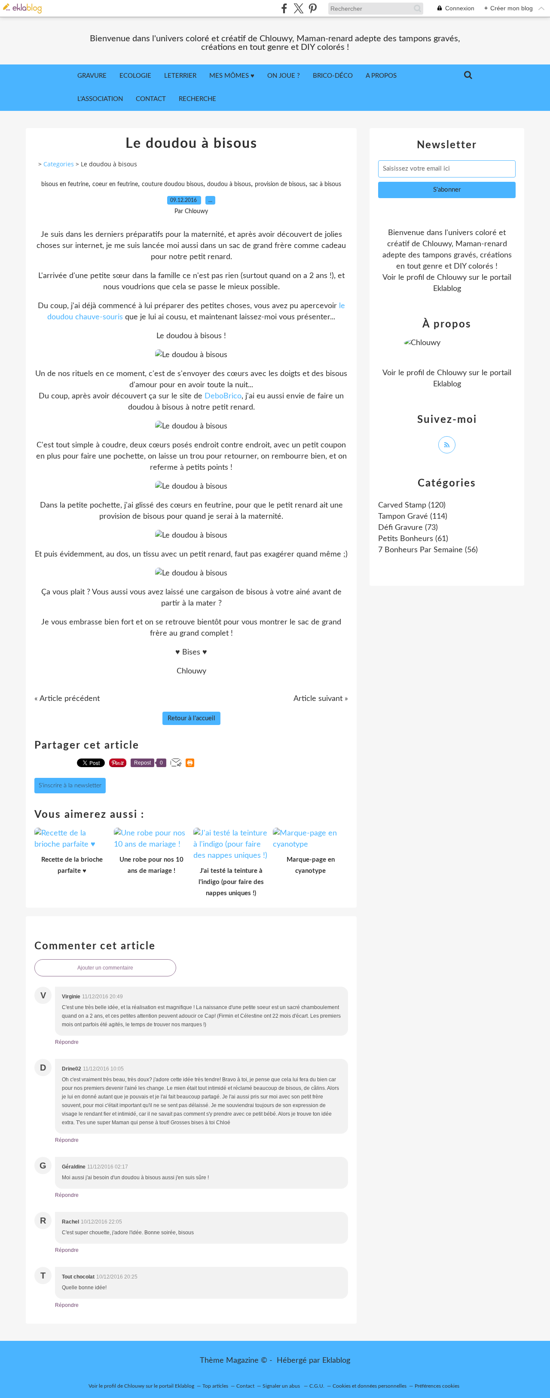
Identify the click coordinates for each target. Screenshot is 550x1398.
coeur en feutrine (115, 184)
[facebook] (284, 8)
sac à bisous (325, 184)
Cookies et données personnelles (369, 1386)
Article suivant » (320, 699)
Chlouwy (452, 277)
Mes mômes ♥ (231, 76)
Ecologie (135, 76)
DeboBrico (223, 396)
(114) (412, 516)
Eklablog (336, 1360)
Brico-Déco (333, 76)
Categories (58, 164)
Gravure (92, 76)
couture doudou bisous (172, 184)
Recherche (197, 99)
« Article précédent (67, 699)
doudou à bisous (229, 184)
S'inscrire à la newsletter (70, 786)
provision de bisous (280, 184)
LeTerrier (180, 76)
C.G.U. (316, 1386)
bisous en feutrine (65, 184)
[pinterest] (312, 8)
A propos (381, 76)
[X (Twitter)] (298, 8)
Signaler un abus (282, 1386)
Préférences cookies (437, 1386)
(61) (413, 539)
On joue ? (283, 76)
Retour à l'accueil (191, 718)
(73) (408, 528)
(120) (412, 505)
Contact (151, 99)
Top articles (215, 1386)
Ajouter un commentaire (105, 968)
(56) (428, 550)
